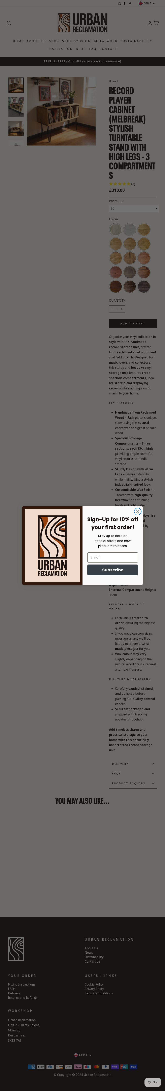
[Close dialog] (137, 511)
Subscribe (112, 570)
